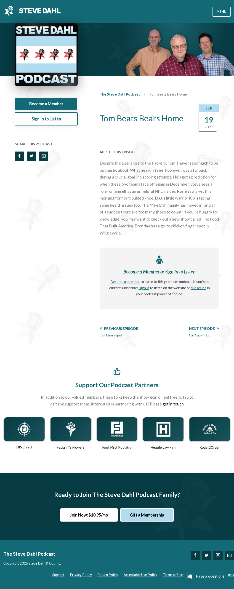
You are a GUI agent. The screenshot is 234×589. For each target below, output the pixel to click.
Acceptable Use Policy (140, 575)
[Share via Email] (43, 156)
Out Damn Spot (119, 331)
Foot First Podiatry (117, 447)
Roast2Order (209, 447)
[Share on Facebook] (19, 156)
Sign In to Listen (46, 118)
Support (58, 575)
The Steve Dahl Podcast (120, 94)
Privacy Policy (81, 575)
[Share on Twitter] (31, 156)
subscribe (198, 287)
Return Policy (107, 575)
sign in (144, 287)
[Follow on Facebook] (195, 555)
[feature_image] (24, 428)
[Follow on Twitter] (206, 555)
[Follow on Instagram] (218, 555)
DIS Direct (24, 447)
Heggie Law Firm (163, 447)
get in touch (173, 403)
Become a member (125, 281)
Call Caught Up (202, 331)
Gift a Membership (147, 514)
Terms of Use (173, 575)
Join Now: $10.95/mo (89, 514)
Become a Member (46, 103)
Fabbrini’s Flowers (71, 447)
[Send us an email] (229, 555)
